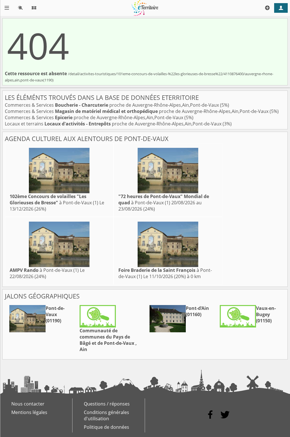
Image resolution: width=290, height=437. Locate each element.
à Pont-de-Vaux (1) (54, 199)
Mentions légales (29, 412)
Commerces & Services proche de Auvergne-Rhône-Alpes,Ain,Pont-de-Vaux (112, 105)
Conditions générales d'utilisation (106, 415)
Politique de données (106, 427)
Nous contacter (27, 404)
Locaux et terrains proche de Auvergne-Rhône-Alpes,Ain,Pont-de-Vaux (114, 124)
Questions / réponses (107, 404)
